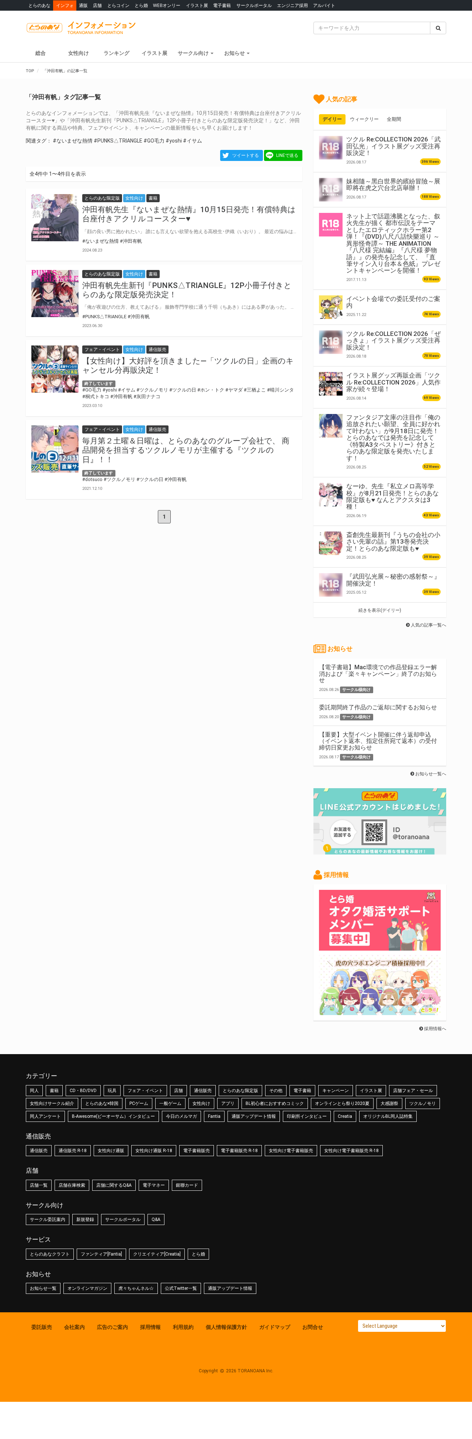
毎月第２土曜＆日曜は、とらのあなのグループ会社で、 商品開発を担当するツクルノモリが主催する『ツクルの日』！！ (185, 450)
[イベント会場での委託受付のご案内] (331, 307)
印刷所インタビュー (307, 1116)
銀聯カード (187, 1185)
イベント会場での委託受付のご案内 (393, 302)
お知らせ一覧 (43, 1288)
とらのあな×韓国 (101, 1103)
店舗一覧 (39, 1185)
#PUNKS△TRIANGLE (118, 141)
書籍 (54, 1090)
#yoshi (174, 141)
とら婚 (141, 5)
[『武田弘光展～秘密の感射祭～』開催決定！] (331, 585)
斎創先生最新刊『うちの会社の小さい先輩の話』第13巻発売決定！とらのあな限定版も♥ (393, 541)
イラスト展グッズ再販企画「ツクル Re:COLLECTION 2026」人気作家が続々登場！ (393, 382)
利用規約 (183, 1327)
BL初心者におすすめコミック (275, 1103)
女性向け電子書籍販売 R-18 (351, 1150)
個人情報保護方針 (226, 1327)
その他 (275, 1090)
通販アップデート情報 (254, 1116)
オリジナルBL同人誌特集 (388, 1116)
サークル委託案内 (47, 1219)
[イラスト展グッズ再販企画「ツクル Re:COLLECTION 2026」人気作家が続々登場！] (331, 384)
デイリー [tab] (332, 119)
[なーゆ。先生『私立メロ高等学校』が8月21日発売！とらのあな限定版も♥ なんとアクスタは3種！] (331, 494)
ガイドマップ (274, 1327)
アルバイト (324, 5)
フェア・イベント (145, 1090)
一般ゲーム (170, 1103)
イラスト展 (197, 5)
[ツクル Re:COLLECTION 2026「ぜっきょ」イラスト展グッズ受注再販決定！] (331, 342)
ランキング (116, 53)
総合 (40, 53)
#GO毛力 (153, 141)
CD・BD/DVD (83, 1090)
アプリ (228, 1103)
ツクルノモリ (422, 1103)
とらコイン (118, 5)
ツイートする (245, 155)
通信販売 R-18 (73, 1150)
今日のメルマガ (181, 1116)
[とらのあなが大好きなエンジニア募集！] (380, 1011)
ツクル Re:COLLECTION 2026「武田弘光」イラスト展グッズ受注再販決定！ (393, 146)
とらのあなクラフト (50, 1254)
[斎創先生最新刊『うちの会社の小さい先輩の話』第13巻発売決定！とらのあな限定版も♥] (331, 543)
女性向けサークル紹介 (52, 1103)
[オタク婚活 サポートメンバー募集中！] (380, 947)
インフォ (65, 5)
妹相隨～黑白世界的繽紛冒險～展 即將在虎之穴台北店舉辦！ (393, 185)
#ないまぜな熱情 (73, 141)
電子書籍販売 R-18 (239, 1150)
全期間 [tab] (394, 119)
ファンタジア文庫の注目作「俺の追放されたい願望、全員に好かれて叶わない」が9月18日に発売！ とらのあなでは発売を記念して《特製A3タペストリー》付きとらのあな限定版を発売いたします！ (393, 438)
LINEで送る (287, 155)
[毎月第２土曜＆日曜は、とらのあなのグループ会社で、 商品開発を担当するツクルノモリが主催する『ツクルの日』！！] (55, 449)
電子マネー (154, 1185)
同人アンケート (45, 1116)
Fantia (214, 1116)
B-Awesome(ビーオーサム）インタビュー (113, 1116)
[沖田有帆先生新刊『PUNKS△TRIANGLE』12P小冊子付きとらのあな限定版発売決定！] (55, 293)
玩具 (112, 1090)
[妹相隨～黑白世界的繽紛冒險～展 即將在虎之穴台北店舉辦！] (331, 189)
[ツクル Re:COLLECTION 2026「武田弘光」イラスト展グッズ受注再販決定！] (331, 147)
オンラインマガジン (87, 1288)
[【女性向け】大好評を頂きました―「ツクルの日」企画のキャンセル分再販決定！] (55, 369)
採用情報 (150, 1327)
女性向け (78, 53)
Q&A (156, 1219)
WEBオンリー (166, 5)
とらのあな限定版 (240, 1090)
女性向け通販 (111, 1150)
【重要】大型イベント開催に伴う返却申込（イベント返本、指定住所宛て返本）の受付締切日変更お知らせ (378, 741)
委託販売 (41, 1327)
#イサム (192, 141)
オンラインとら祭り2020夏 (342, 1103)
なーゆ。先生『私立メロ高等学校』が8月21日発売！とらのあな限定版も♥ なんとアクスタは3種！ (392, 496)
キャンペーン (335, 1090)
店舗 (97, 5)
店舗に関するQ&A (114, 1185)
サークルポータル (254, 5)
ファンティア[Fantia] (101, 1254)
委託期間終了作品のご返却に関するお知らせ (378, 707)
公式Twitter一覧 (181, 1288)
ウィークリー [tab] (364, 119)
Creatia (345, 1116)
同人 (34, 1090)
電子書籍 (222, 5)
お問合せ (312, 1327)
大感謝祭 (389, 1103)
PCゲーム (138, 1103)
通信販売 (203, 1090)
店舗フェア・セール (413, 1090)
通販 (83, 5)
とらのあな (39, 5)
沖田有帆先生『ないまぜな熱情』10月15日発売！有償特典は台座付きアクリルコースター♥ (189, 214)
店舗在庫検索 (72, 1185)
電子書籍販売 (196, 1150)
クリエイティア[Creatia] (157, 1254)
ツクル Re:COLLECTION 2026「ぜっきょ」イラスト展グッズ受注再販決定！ (393, 340)
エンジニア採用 (292, 5)
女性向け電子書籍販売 (291, 1150)
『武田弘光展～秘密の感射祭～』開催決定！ (393, 580)
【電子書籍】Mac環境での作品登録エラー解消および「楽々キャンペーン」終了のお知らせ (378, 674)
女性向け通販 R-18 (153, 1150)
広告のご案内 (112, 1327)
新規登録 (85, 1219)
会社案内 (74, 1327)
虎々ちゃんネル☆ (136, 1288)
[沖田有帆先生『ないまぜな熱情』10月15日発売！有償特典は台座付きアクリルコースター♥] (55, 217)
